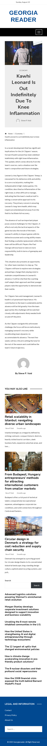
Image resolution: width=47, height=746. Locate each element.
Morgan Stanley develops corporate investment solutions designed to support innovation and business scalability (22, 610)
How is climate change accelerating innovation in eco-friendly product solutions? (21, 659)
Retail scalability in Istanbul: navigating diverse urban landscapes (23, 420)
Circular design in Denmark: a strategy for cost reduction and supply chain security (23, 544)
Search (8, 580)
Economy (23, 70)
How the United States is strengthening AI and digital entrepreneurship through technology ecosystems (20, 635)
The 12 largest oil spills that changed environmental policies (22, 648)
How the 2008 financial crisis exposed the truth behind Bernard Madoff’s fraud (23, 681)
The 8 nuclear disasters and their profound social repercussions (23, 670)
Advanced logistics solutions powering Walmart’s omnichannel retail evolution (23, 597)
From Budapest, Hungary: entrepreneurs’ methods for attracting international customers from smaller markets (23, 481)
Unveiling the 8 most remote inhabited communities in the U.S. (23, 623)
